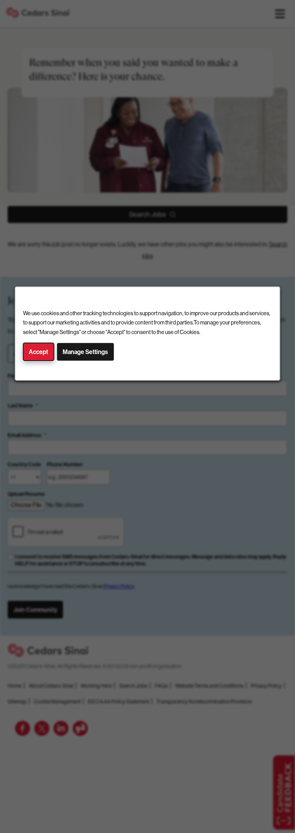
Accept (38, 352)
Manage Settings (85, 352)
